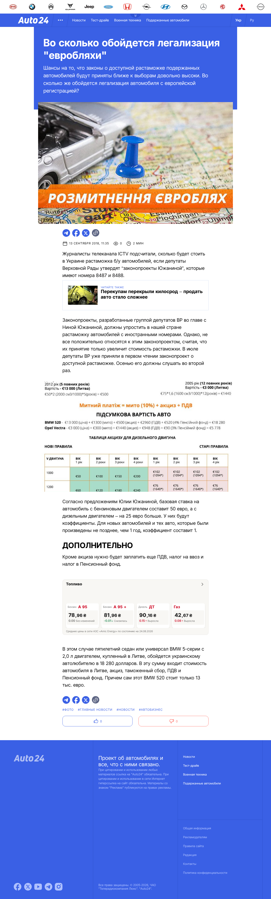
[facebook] (76, 233)
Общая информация (197, 828)
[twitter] (86, 233)
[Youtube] (38, 887)
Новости (79, 20)
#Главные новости (95, 710)
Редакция (189, 855)
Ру (252, 20)
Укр (238, 20)
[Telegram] (48, 887)
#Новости (126, 710)
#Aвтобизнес (151, 710)
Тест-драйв (100, 20)
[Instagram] (58, 887)
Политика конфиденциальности (205, 873)
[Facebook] (17, 887)
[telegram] (66, 233)
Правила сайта (193, 846)
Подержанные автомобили (167, 20)
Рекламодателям (195, 837)
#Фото (68, 710)
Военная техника (127, 20)
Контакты (189, 864)
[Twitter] (28, 887)
